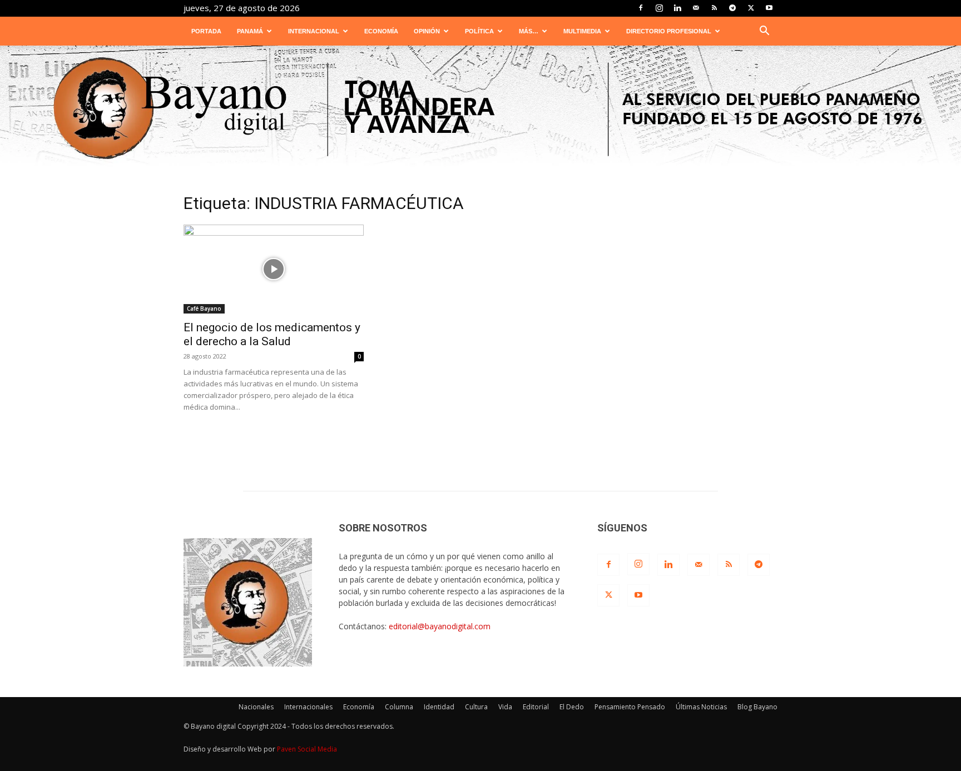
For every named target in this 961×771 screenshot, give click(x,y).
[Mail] (695, 8)
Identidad (439, 707)
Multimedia (582, 31)
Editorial (536, 707)
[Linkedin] (677, 8)
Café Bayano (204, 308)
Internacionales (308, 707)
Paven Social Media (307, 749)
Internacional (313, 31)
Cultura (476, 707)
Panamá (250, 31)
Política (479, 31)
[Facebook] (640, 8)
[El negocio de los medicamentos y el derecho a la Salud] (274, 269)
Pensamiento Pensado (630, 707)
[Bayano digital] (480, 109)
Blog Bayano (757, 707)
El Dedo (571, 707)
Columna (399, 707)
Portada (206, 31)
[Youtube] (769, 8)
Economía (381, 31)
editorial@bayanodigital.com (440, 626)
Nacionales (256, 707)
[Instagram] (659, 8)
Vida (505, 707)
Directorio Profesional (668, 31)
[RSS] (714, 8)
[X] (750, 8)
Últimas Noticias (701, 707)
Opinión (427, 31)
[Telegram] (732, 8)
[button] (764, 32)
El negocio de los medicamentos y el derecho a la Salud (272, 334)
